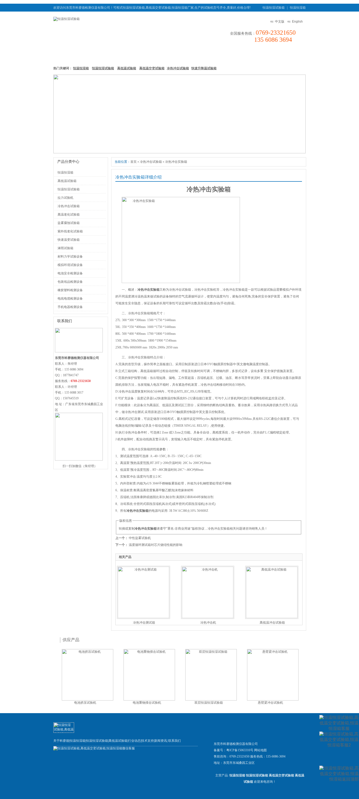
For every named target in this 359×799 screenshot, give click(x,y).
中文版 (279, 21)
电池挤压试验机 (85, 702)
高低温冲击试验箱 (272, 622)
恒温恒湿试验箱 (274, 7)
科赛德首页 (66, 55)
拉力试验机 (65, 198)
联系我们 (290, 55)
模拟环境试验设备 (70, 265)
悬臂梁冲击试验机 (270, 702)
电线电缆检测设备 (70, 298)
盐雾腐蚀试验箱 (69, 223)
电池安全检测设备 (70, 273)
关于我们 (265, 55)
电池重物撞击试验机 (147, 702)
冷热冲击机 (208, 622)
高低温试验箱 (162, 55)
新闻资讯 (215, 55)
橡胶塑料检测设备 (70, 290)
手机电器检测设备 (70, 307)
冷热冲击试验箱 (178, 68)
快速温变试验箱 (69, 240)
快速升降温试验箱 (204, 68)
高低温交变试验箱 (152, 68)
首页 (133, 162)
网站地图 (260, 750)
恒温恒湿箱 (298, 7)
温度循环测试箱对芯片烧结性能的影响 (155, 545)
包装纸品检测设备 (70, 282)
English (297, 21)
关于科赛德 (61, 741)
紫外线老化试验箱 (70, 231)
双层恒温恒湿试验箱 (208, 702)
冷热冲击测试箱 (144, 622)
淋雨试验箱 (65, 248)
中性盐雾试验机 (140, 538)
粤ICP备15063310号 (239, 750)
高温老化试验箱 (69, 214)
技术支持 (240, 55)
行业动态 (134, 741)
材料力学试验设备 (70, 256)
